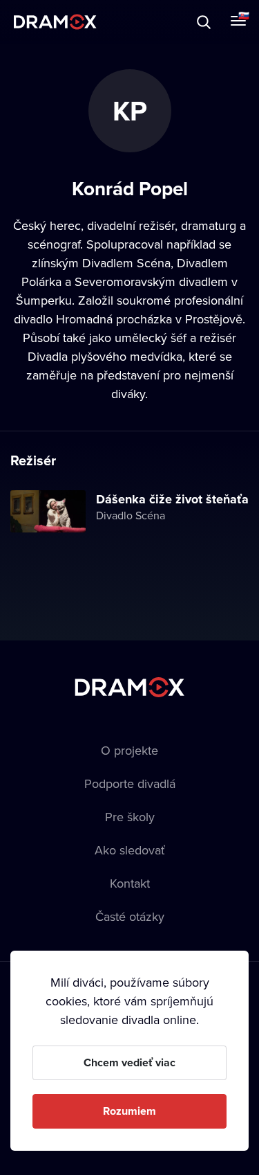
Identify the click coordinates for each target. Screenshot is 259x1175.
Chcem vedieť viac (129, 1062)
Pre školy (130, 816)
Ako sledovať (130, 850)
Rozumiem (129, 1111)
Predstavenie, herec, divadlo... (138, 22)
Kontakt (130, 883)
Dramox (55, 22)
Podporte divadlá (129, 783)
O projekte (129, 750)
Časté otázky (129, 916)
